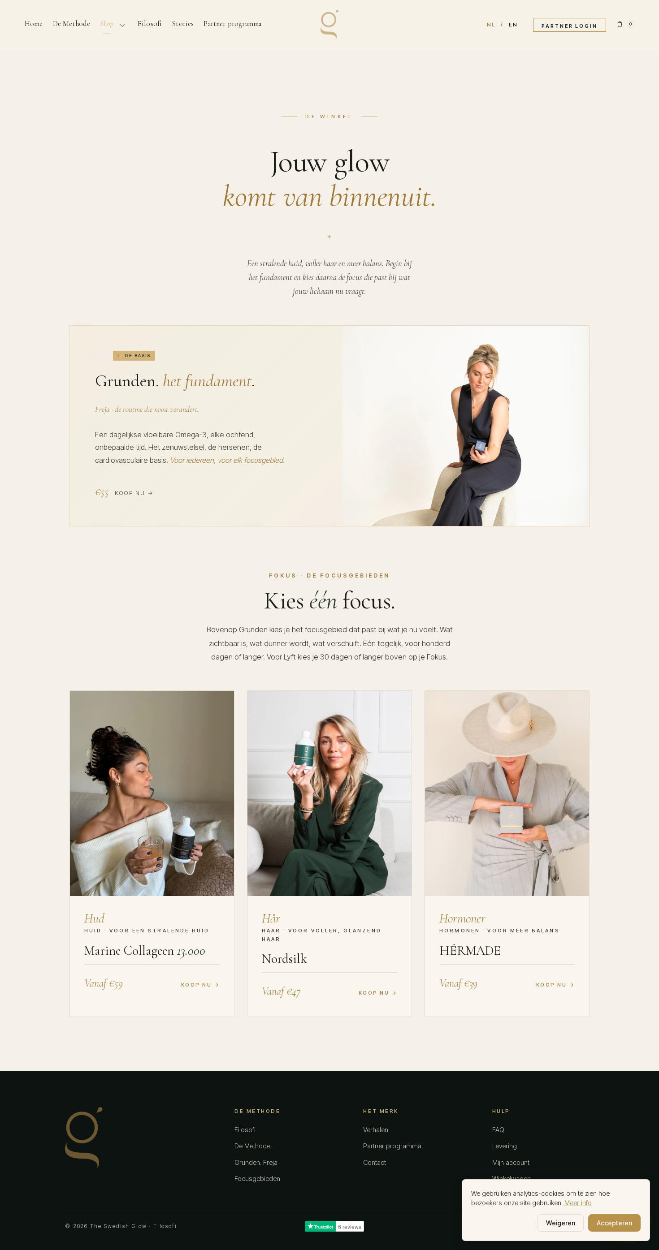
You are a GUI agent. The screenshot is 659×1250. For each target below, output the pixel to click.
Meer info (578, 1203)
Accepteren (614, 1223)
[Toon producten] (122, 24)
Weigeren (560, 1223)
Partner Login (570, 26)
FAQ (498, 1130)
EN (513, 25)
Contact (374, 1162)
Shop (106, 23)
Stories (183, 23)
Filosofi (150, 23)
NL (491, 25)
